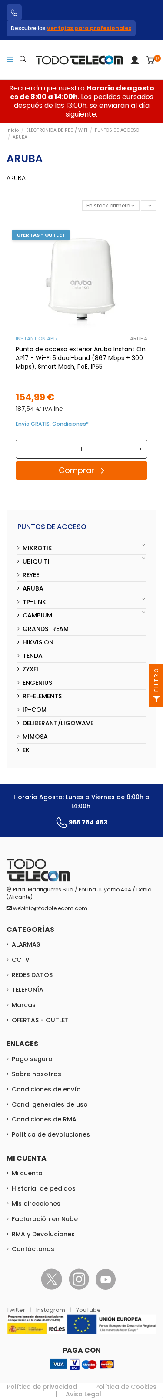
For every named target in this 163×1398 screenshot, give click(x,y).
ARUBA (138, 338)
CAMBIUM (37, 615)
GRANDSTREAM (46, 628)
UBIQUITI (36, 561)
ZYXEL (31, 669)
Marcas (24, 1005)
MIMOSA (35, 736)
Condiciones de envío (46, 1089)
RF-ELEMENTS (42, 696)
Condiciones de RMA (44, 1119)
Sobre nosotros (36, 1074)
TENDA (33, 655)
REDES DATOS (32, 975)
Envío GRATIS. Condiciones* (52, 423)
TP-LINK (34, 601)
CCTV (21, 959)
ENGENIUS (37, 682)
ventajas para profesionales (89, 28)
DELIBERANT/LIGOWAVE (58, 723)
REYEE (31, 575)
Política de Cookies (125, 1386)
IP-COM (35, 709)
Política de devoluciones (51, 1134)
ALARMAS (26, 944)
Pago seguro (32, 1058)
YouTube (88, 1310)
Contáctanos (33, 1249)
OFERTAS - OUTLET (40, 1020)
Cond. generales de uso (50, 1104)
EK (26, 750)
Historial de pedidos (44, 1188)
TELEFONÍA (27, 989)
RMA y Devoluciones (43, 1234)
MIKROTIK (37, 548)
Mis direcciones (36, 1203)
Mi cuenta (27, 1173)
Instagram (51, 1310)
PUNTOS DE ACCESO (51, 527)
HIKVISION (38, 642)
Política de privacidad (42, 1386)
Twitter (17, 1310)
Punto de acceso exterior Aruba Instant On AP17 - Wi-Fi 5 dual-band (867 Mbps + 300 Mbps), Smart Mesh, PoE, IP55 (81, 358)
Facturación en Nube (45, 1218)
